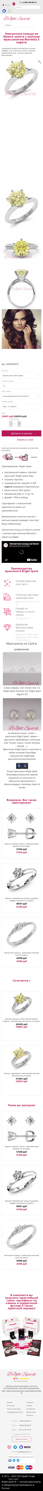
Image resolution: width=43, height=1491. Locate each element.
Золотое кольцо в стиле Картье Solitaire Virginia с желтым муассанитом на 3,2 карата (21, 1020)
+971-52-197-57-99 (24, 1430)
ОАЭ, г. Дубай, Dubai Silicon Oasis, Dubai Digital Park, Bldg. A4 (21, 1392)
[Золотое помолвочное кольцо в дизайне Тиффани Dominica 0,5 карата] (21, 881)
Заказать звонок (21, 1439)
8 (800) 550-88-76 (25, 1425)
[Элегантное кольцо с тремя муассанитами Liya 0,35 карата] (21, 935)
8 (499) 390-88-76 (29, 2)
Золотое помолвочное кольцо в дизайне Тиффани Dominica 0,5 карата (21, 899)
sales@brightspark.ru (24, 1452)
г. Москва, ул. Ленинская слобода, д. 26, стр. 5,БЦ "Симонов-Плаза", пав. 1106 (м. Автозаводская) (21, 1387)
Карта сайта (13, 1479)
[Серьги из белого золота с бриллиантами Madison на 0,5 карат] (21, 826)
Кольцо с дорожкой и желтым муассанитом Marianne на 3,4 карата (21, 1074)
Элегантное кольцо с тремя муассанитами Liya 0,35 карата (21, 954)
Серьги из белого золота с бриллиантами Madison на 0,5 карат (21, 845)
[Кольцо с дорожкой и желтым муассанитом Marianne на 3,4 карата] (21, 1058)
